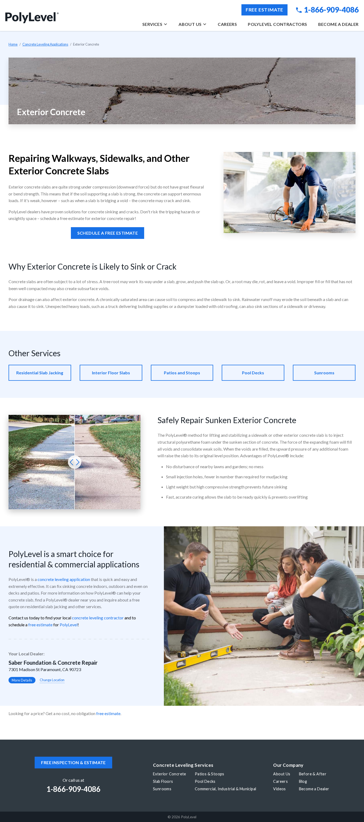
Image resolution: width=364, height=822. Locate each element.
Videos (279, 789)
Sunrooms (324, 372)
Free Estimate (264, 10)
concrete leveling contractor (98, 617)
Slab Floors (163, 781)
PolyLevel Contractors (277, 24)
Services (152, 24)
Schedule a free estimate (107, 232)
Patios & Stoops (209, 774)
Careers (227, 24)
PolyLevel (69, 624)
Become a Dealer (338, 24)
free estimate (40, 624)
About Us (190, 24)
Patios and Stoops (182, 372)
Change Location (52, 680)
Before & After (313, 774)
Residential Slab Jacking (39, 372)
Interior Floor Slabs (111, 372)
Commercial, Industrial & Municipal (225, 789)
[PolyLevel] (32, 17)
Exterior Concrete (169, 774)
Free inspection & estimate (73, 762)
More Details (22, 680)
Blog (303, 781)
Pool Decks (253, 372)
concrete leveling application (64, 579)
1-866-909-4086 (331, 9)
